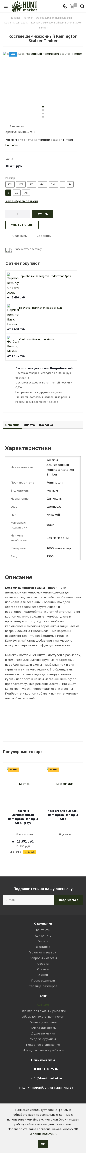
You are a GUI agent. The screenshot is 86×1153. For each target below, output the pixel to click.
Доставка (43, 947)
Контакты (43, 930)
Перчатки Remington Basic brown (40, 307)
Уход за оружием (43, 1039)
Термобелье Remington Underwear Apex (45, 276)
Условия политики (42, 1134)
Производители (43, 980)
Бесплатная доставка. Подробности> (44, 368)
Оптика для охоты (43, 1022)
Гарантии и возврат (43, 952)
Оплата (43, 941)
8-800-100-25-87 (46, 1069)
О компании (43, 923)
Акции (43, 975)
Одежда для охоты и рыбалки (43, 1011)
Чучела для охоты (43, 1028)
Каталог (43, 1004)
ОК (43, 1144)
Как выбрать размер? (21, 201)
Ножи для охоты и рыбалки (43, 1050)
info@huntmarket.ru (46, 1078)
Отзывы (43, 969)
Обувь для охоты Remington (43, 1016)
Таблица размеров (43, 986)
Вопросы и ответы (43, 958)
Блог (43, 996)
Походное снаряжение (43, 1045)
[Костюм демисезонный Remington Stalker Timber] (43, 76)
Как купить (43, 935)
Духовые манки (43, 1033)
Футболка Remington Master (37, 339)
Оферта (43, 963)
